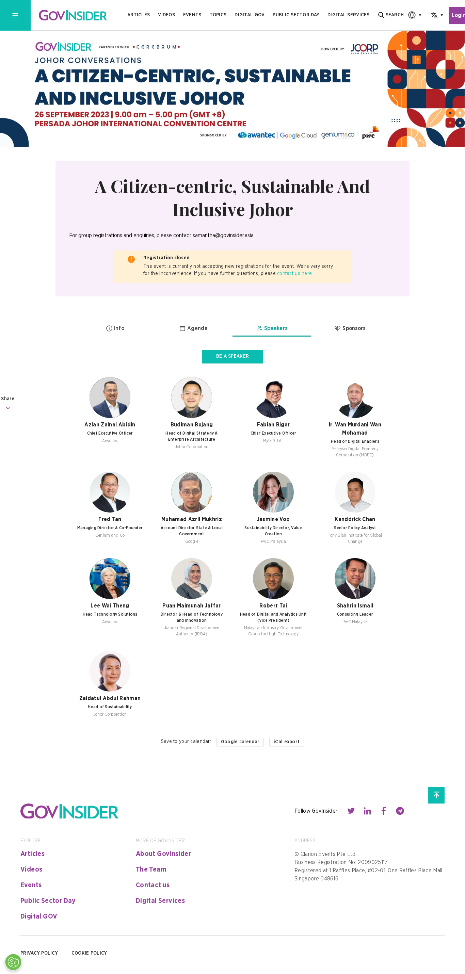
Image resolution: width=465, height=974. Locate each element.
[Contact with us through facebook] (383, 811)
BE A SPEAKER (232, 356)
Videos (166, 15)
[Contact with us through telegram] (400, 811)
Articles (138, 15)
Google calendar (240, 742)
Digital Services (160, 900)
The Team (151, 869)
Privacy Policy (39, 953)
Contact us (153, 885)
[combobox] (412, 15)
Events (192, 15)
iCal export (287, 742)
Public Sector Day (48, 900)
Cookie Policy (89, 953)
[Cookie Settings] (13, 962)
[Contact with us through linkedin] (367, 811)
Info (119, 328)
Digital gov (249, 15)
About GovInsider (163, 853)
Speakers (276, 328)
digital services (348, 15)
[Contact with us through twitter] (351, 811)
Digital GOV (38, 916)
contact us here (294, 273)
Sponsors (354, 328)
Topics (218, 15)
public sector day (296, 15)
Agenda (197, 328)
